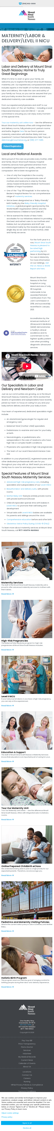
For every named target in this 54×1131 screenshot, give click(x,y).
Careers (26, 1078)
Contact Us (27, 1075)
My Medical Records (27, 1057)
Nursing (27, 1081)
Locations (27, 1072)
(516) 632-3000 (29, 3)
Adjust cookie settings (10, 1113)
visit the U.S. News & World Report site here (40, 266)
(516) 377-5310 (36, 140)
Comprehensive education (19, 519)
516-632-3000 (26, 1025)
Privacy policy (7, 1117)
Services (27, 1050)
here (22, 131)
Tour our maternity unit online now (17, 122)
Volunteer (27, 1053)
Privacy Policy (27, 1088)
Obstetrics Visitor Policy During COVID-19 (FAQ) (28, 523)
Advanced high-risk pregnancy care (23, 482)
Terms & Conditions (27, 1091)
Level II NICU (46, 485)
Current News (27, 1060)
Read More (6, 594)
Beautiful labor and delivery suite (22, 489)
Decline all (27, 1128)
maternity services (23, 196)
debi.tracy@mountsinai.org (14, 140)
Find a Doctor (27, 1047)
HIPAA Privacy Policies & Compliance (27, 1085)
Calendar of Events (27, 1063)
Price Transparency (27, 1044)
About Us (27, 1066)
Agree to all (27, 1123)
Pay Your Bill (27, 1040)
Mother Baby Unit (14, 496)
